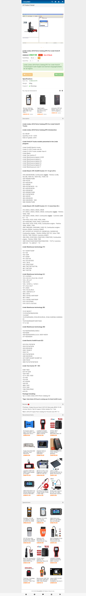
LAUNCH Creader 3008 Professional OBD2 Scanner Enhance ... (42, 433)
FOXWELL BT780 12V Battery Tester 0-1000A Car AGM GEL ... (28, 520)
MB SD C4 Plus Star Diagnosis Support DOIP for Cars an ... (42, 472)
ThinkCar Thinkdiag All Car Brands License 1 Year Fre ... (28, 110)
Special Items (26, 502)
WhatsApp (33, 86)
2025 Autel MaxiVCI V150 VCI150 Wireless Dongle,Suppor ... (56, 453)
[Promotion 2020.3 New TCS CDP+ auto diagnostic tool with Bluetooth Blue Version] (29, 424)
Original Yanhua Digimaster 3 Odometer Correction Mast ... (42, 453)
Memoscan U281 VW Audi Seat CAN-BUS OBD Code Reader (43, 580)
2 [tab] (43, 47)
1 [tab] (41, 47)
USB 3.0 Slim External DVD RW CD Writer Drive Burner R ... (56, 473)
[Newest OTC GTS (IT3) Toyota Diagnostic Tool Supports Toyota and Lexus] (43, 511)
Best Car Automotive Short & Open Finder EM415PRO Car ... (29, 560)
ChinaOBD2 (39, 591)
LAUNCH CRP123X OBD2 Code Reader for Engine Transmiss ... (29, 473)
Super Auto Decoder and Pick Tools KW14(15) (29, 452)
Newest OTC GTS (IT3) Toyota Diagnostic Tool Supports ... (42, 520)
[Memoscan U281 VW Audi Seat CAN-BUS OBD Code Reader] (43, 571)
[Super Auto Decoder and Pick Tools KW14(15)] (29, 444)
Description (26, 118)
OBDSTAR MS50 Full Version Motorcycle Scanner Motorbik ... (29, 492)
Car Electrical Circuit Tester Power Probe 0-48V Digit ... (42, 492)
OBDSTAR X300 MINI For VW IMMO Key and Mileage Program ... (55, 520)
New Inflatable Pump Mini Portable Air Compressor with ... (56, 540)
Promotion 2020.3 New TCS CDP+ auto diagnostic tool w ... (29, 432)
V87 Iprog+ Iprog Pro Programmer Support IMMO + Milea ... (56, 110)
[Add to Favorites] (39, 58)
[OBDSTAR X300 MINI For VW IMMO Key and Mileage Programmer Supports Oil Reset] (56, 511)
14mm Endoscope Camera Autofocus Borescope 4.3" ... (42, 109)
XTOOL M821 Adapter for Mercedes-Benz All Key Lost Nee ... (55, 433)
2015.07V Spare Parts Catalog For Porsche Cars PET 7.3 (42, 411)
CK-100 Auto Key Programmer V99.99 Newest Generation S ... (29, 540)
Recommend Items (28, 415)
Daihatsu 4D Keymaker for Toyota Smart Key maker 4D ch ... (42, 540)
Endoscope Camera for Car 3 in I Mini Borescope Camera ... (55, 493)
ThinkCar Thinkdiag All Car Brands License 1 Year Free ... (29, 580)
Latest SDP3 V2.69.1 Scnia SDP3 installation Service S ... (56, 580)
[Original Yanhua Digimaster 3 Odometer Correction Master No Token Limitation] (43, 444)
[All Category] (52, 1)
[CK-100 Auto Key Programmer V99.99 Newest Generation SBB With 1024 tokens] (29, 531)
